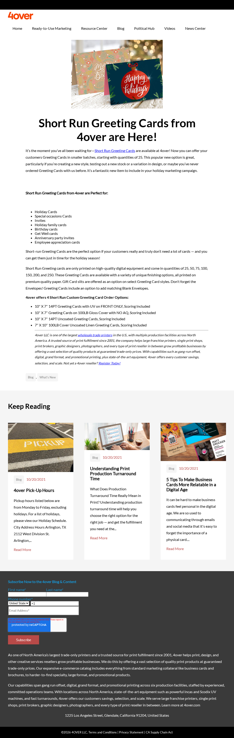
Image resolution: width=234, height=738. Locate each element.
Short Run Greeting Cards (115, 150)
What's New (48, 377)
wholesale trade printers (95, 335)
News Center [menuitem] (195, 28)
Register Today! (109, 363)
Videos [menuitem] (169, 28)
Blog (31, 377)
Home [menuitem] (17, 28)
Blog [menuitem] (120, 28)
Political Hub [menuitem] (144, 28)
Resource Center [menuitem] (94, 28)
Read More (22, 549)
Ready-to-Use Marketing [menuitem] (51, 28)
